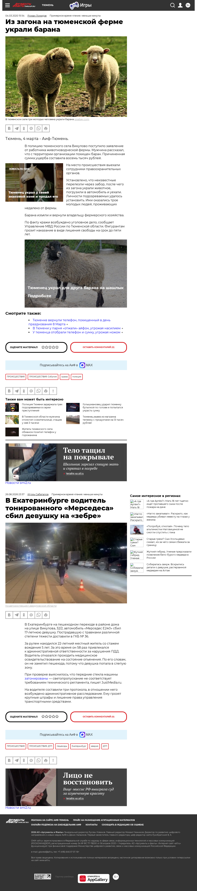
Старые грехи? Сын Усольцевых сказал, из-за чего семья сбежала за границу (168, 542)
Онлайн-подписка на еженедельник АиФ (56, 825)
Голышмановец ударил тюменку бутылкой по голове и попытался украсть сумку (103, 407)
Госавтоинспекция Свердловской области (31, 605)
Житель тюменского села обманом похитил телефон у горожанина (39, 432)
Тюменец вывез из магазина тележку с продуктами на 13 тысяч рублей (103, 419)
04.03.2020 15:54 (14, 15)
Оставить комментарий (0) (98, 347)
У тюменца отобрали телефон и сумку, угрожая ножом (76, 332)
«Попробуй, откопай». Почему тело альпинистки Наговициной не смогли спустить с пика (168, 529)
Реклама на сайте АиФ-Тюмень (50, 820)
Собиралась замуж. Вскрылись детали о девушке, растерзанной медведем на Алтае (166, 567)
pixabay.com (81, 119)
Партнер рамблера (64, 876)
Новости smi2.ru (18, 483)
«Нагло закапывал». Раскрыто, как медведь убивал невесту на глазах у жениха (168, 516)
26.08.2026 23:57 (14, 494)
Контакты (91, 825)
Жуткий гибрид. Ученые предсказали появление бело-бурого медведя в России (169, 554)
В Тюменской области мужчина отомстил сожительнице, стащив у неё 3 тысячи (42, 419)
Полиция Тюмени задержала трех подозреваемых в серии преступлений (42, 407)
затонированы (36, 678)
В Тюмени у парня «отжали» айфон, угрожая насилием (77, 328)
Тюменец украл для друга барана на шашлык (76, 287)
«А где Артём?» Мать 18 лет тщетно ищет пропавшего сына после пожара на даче (167, 503)
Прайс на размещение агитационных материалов (104, 820)
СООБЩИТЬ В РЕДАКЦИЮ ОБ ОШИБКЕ (123, 825)
